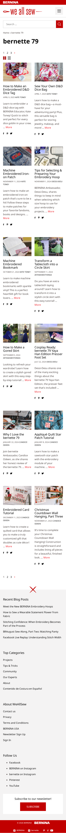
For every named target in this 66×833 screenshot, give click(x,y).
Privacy (7, 717)
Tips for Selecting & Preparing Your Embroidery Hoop (48, 173)
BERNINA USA (11, 728)
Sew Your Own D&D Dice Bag (49, 88)
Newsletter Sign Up (14, 734)
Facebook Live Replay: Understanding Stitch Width (32, 637)
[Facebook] (3, 133)
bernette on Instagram (22, 774)
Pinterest (14, 780)
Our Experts (10, 677)
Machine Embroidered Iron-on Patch (16, 173)
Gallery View (4, 58)
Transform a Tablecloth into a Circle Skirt (46, 264)
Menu (59, 11)
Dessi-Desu (57, 181)
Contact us (9, 711)
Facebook (14, 762)
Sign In (7, 740)
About (6, 683)
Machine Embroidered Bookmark (12, 264)
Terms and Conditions (16, 722)
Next (14, 53)
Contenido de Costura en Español (22, 688)
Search (59, 24)
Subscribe (33, 806)
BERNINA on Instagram (22, 768)
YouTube (14, 785)
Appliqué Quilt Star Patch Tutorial (48, 436)
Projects (8, 660)
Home (6, 32)
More (9, 127)
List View (9, 58)
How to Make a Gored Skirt (13, 349)
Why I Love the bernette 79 (13, 436)
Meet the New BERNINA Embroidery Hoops (28, 606)
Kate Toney (20, 97)
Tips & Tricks (10, 665)
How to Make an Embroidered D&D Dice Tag (16, 89)
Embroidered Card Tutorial (16, 511)
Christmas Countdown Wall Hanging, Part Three (49, 513)
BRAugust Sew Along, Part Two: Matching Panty (30, 631)
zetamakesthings (43, 275)
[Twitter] (11, 133)
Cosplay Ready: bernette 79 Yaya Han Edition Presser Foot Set (48, 352)
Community (10, 671)
